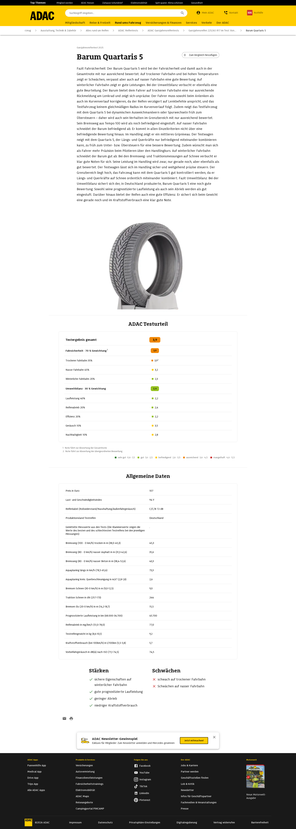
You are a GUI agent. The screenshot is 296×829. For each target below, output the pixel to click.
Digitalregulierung (187, 822)
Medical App (34, 771)
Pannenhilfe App (36, 765)
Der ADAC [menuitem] (223, 23)
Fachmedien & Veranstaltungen (199, 802)
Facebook (145, 765)
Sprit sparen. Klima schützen (169, 2)
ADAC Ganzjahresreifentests (163, 30)
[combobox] (126, 13)
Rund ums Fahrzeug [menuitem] (128, 23)
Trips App (32, 783)
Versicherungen (84, 765)
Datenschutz (105, 822)
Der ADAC (185, 760)
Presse (184, 808)
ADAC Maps (82, 796)
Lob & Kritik (187, 783)
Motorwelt (251, 760)
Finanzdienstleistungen (89, 777)
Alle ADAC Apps (36, 790)
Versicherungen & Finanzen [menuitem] (163, 23)
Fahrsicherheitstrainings (89, 783)
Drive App (32, 777)
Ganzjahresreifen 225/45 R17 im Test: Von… (212, 30)
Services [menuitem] (191, 23)
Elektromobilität (139, 2)
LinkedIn (144, 793)
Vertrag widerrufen (224, 822)
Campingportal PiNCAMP (90, 808)
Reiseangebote (84, 802)
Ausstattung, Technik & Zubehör (58, 30)
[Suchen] (182, 13)
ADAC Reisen (87, 2)
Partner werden (190, 771)
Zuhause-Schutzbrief (112, 2)
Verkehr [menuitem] (206, 23)
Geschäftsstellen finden (194, 777)
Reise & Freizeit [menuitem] (100, 23)
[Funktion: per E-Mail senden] (64, 718)
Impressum (75, 822)
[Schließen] (214, 737)
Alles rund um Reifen (97, 30)
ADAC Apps (32, 760)
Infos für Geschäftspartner (196, 796)
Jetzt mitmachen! (194, 740)
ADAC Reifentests (128, 30)
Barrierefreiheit (260, 822)
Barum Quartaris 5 (256, 30)
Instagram (145, 779)
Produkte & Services (85, 760)
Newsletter (187, 790)
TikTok (143, 786)
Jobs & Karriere (189, 765)
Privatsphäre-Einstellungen (144, 822)
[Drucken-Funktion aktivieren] (71, 718)
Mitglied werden (65, 2)
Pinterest (144, 800)
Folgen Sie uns (141, 760)
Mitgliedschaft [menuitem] (75, 23)
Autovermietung (85, 771)
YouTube (144, 772)
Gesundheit (197, 2)
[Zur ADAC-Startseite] (42, 15)
